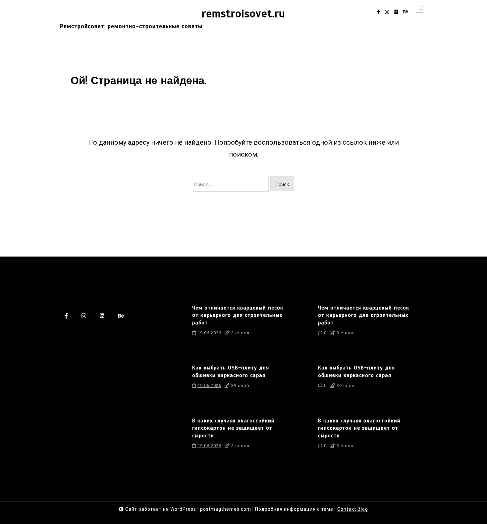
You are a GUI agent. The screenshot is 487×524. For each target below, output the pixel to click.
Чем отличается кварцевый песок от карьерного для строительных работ (237, 315)
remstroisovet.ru (243, 13)
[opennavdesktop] (419, 12)
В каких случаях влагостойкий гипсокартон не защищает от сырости (233, 428)
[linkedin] (396, 12)
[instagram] (387, 12)
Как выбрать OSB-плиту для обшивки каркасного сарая (230, 371)
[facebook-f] (378, 12)
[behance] (405, 12)
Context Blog (352, 509)
